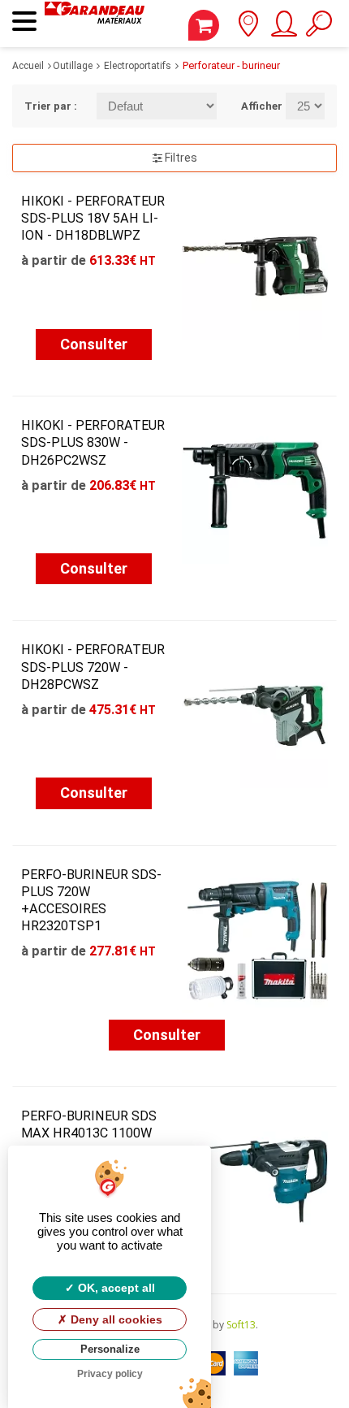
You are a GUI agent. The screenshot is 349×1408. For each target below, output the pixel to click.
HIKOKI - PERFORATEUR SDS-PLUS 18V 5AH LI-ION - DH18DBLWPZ (93, 218)
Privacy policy (110, 1374)
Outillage (73, 65)
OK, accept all (115, 1287)
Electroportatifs (137, 65)
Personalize (110, 1349)
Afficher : (251, 106)
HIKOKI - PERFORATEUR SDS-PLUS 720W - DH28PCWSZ (93, 666)
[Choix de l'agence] (248, 29)
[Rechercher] (318, 29)
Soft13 (241, 1325)
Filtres (179, 157)
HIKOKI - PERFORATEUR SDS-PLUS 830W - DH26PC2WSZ (93, 442)
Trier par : (48, 106)
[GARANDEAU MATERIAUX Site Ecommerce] (94, 23)
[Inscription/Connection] (282, 29)
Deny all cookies (114, 1319)
